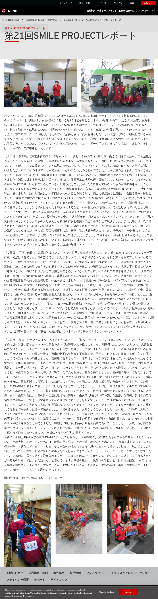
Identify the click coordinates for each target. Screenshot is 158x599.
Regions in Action (72, 20)
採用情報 (75, 572)
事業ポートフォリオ (107, 10)
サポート (39, 579)
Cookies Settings (106, 592)
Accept (128, 592)
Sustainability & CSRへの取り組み (42, 20)
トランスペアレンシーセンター (130, 572)
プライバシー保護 (17, 579)
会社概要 (91, 10)
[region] (79, 592)
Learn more (28, 596)
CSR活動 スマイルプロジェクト (101, 20)
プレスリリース (143, 11)
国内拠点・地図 (38, 572)
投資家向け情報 (126, 11)
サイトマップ (59, 579)
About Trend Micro (11, 20)
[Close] (153, 591)
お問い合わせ (14, 572)
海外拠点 (58, 572)
